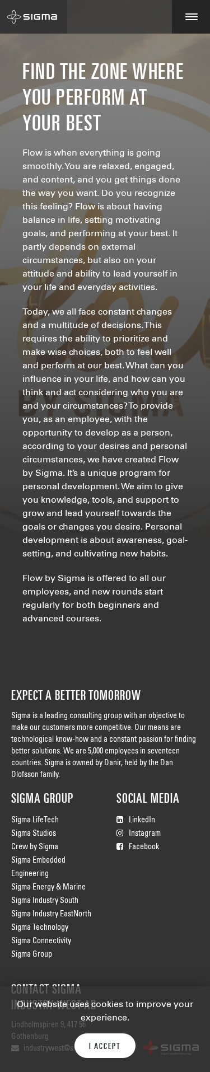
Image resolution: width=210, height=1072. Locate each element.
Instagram (145, 834)
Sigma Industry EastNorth (51, 915)
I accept (105, 1046)
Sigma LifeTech (35, 821)
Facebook (144, 847)
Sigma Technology (39, 928)
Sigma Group (31, 955)
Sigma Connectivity (41, 941)
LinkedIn (142, 821)
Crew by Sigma (34, 847)
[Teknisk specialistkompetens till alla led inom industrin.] (33, 17)
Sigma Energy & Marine (48, 888)
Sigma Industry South (44, 901)
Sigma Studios (33, 834)
